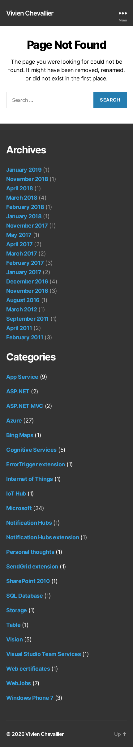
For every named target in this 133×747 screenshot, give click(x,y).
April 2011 (19, 328)
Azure (14, 420)
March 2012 (21, 309)
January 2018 (24, 216)
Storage (16, 610)
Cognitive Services (31, 449)
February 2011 (24, 337)
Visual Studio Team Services (43, 654)
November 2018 (27, 179)
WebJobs (18, 683)
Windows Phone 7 (30, 698)
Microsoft (19, 508)
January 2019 (24, 169)
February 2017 (25, 263)
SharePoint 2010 (28, 581)
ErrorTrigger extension (35, 464)
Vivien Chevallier (29, 13)
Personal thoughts (30, 552)
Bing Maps (19, 435)
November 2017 (27, 225)
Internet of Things (29, 479)
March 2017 (21, 253)
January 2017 (23, 272)
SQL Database (24, 595)
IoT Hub (16, 493)
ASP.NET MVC (24, 406)
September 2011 (27, 318)
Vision (14, 639)
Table (13, 625)
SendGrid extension (32, 566)
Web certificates (28, 668)
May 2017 (19, 235)
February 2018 (25, 207)
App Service (22, 377)
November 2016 (27, 290)
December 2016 (27, 281)
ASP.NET (17, 391)
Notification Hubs (29, 522)
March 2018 (21, 197)
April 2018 (19, 188)
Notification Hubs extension (42, 537)
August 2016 (23, 300)
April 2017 (19, 244)
